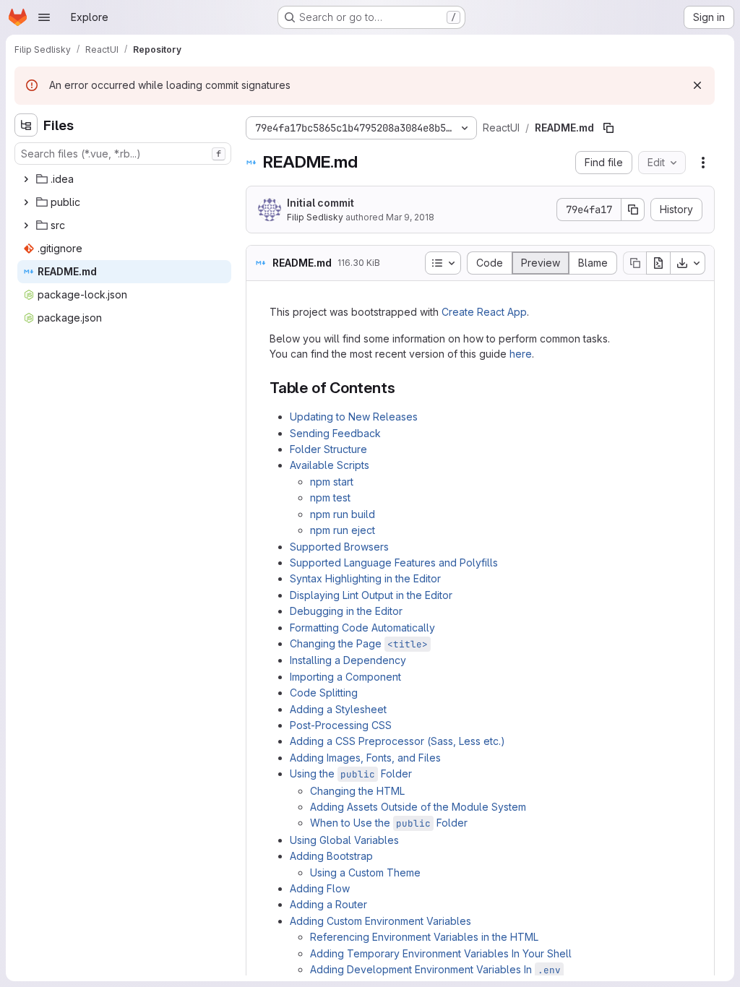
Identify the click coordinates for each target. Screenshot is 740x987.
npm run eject (342, 530)
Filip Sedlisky (315, 217)
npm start (331, 481)
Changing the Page (359, 643)
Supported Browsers (339, 546)
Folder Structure (328, 449)
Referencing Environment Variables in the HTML (424, 937)
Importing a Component (345, 677)
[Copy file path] (608, 127)
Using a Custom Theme (365, 872)
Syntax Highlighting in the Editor (365, 578)
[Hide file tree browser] (26, 125)
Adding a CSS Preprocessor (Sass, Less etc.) (397, 741)
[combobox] (122, 153)
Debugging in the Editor (346, 611)
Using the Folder (351, 773)
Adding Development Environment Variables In (435, 969)
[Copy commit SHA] (633, 209)
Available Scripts (329, 465)
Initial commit (320, 203)
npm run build (342, 514)
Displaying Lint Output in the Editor (371, 595)
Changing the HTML (357, 791)
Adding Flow (320, 888)
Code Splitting (324, 692)
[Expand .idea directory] (26, 179)
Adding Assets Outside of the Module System (418, 807)
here (520, 354)
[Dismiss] (697, 85)
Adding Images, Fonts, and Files (365, 757)
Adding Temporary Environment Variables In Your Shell (441, 953)
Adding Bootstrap (331, 856)
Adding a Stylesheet (338, 709)
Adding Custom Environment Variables (380, 921)
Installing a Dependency (348, 660)
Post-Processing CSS (341, 725)
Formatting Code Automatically (362, 627)
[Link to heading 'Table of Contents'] (403, 388)
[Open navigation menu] (44, 17)
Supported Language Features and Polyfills (394, 562)
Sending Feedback (335, 433)
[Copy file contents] (634, 263)
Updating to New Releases (354, 416)
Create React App (484, 312)
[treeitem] (124, 179)
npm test (330, 497)
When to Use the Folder (389, 822)
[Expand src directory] (26, 225)
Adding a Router (328, 904)
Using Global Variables (344, 840)
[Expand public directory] (26, 202)
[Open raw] (658, 263)
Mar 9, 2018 (410, 217)
